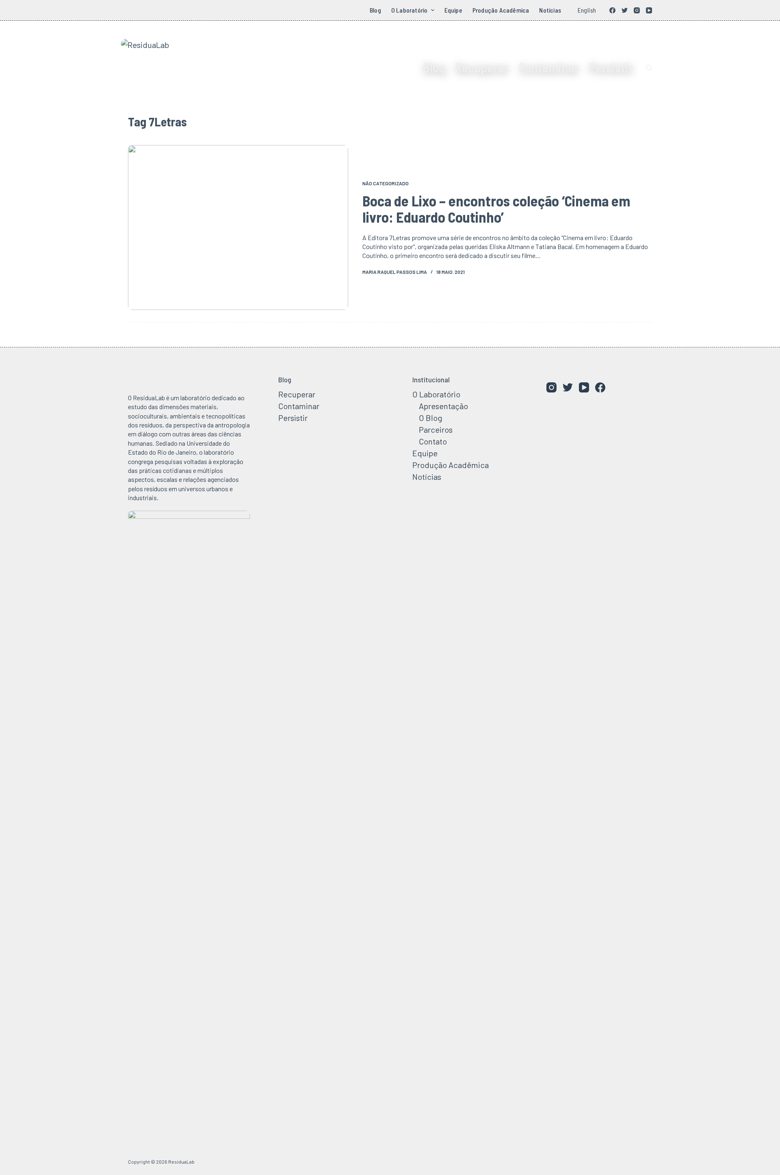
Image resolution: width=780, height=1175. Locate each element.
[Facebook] (612, 10)
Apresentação (443, 406)
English (587, 10)
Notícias (550, 10)
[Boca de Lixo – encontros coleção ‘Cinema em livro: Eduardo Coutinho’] (238, 227)
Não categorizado (385, 183)
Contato (433, 441)
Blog (375, 10)
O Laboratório (409, 10)
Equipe (453, 10)
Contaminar (548, 67)
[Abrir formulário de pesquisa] (649, 68)
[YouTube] (649, 10)
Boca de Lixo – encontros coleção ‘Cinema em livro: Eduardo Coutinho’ (496, 208)
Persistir (611, 67)
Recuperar (481, 67)
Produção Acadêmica (500, 10)
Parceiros (436, 429)
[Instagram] (637, 10)
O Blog (430, 418)
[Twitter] (625, 10)
